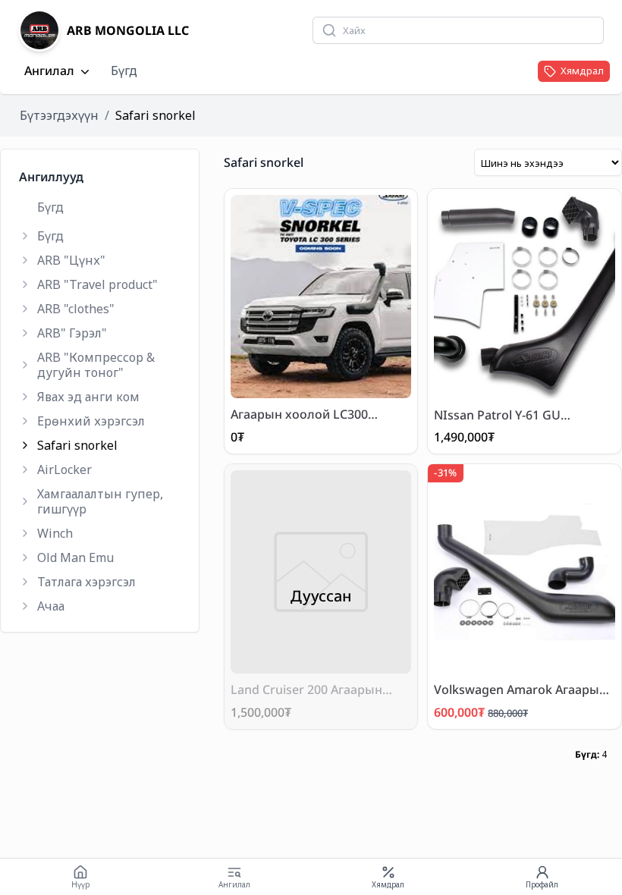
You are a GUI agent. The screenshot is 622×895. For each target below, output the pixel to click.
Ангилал (49, 71)
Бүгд (124, 70)
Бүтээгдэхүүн (59, 115)
